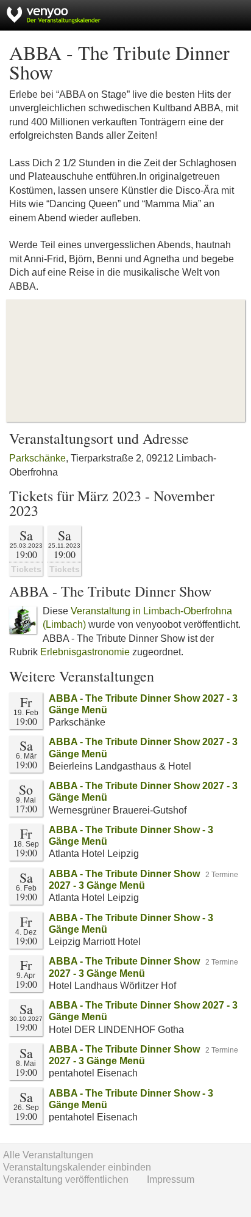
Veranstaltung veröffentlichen (66, 1179)
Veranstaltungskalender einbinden (77, 1167)
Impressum (170, 1179)
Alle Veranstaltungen (48, 1155)
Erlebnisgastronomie (85, 652)
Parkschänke (37, 458)
